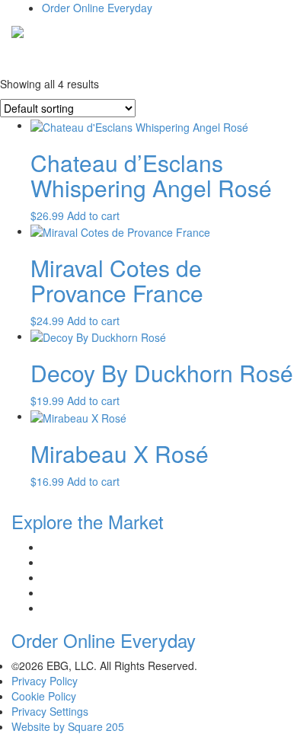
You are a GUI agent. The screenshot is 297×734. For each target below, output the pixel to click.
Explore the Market (87, 521)
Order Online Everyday (97, 7)
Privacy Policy (44, 680)
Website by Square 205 (67, 726)
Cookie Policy (43, 696)
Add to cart (93, 215)
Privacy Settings (49, 711)
